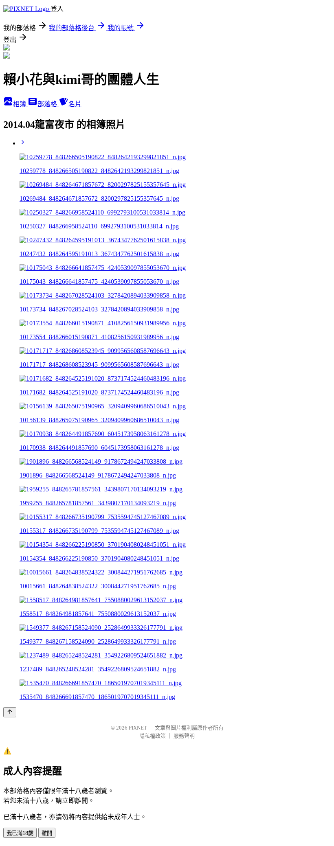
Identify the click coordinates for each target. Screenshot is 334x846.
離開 (47, 833)
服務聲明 (184, 736)
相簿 (20, 104)
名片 (74, 104)
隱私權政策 (152, 736)
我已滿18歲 (20, 833)
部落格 (48, 104)
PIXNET (138, 728)
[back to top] (9, 712)
